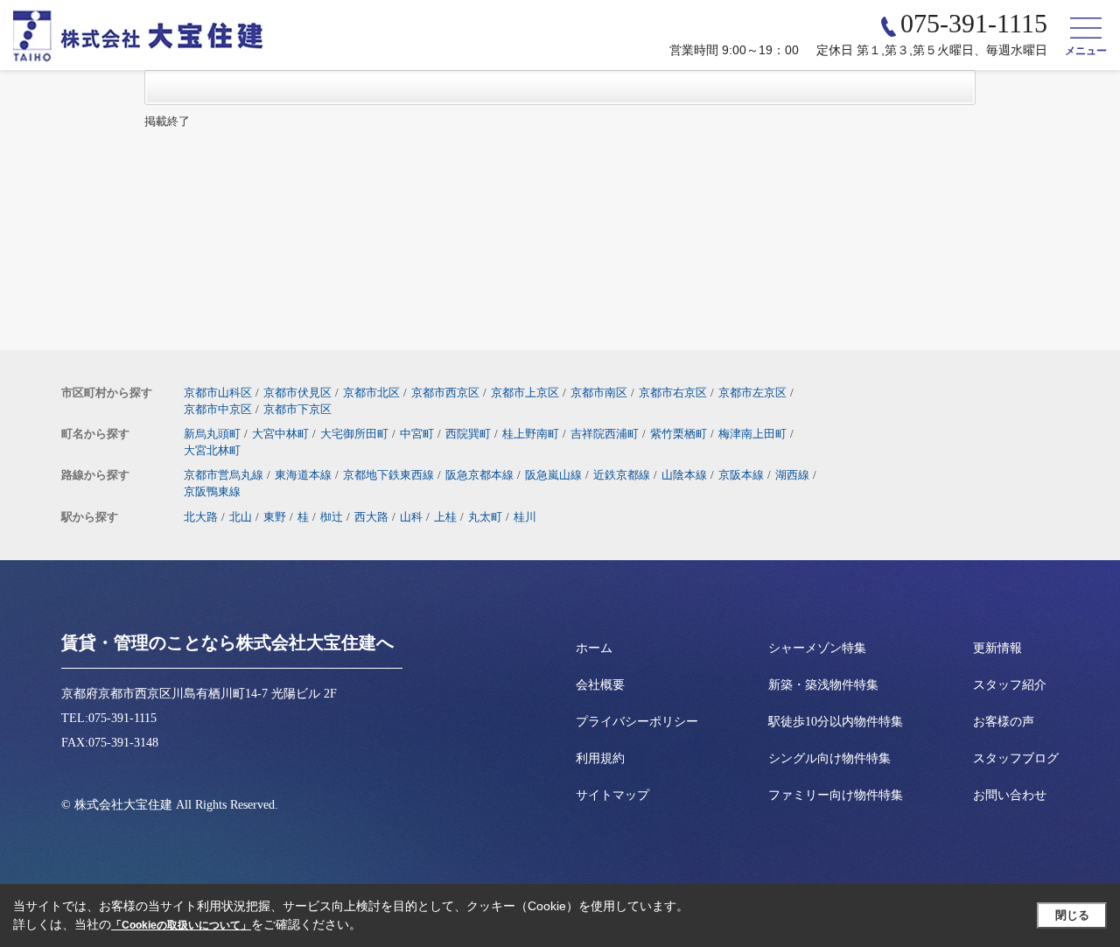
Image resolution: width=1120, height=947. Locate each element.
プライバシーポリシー (637, 721)
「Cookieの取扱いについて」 (181, 925)
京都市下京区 (297, 409)
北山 (240, 516)
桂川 (525, 516)
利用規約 (600, 758)
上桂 (445, 516)
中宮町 (417, 433)
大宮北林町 (212, 450)
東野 (274, 516)
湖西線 (792, 474)
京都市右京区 (673, 392)
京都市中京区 (218, 409)
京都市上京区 (525, 392)
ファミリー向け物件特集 (835, 795)
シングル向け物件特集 (829, 758)
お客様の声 (1003, 721)
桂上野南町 (530, 433)
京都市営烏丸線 (223, 474)
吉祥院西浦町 (604, 433)
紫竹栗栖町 (678, 433)
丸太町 (485, 516)
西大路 (371, 516)
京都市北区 (371, 392)
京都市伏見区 (297, 392)
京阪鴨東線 (212, 491)
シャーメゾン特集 (817, 648)
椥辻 (331, 516)
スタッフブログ (1016, 758)
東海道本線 (303, 474)
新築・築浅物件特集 (823, 684)
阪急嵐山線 (553, 474)
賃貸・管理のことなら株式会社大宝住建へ (227, 642)
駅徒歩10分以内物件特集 (835, 721)
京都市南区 (598, 392)
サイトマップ (612, 795)
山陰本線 (684, 474)
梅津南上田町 (752, 433)
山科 (411, 516)
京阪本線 (741, 474)
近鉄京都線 (621, 474)
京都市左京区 (752, 392)
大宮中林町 (280, 433)
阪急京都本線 (479, 474)
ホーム (594, 648)
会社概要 (600, 684)
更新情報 (997, 648)
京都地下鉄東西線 (388, 474)
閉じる (1072, 915)
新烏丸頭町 (212, 433)
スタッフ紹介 (1009, 684)
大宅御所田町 (354, 433)
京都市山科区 (218, 392)
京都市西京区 (445, 392)
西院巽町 (468, 433)
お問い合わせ (1009, 795)
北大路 (201, 516)
